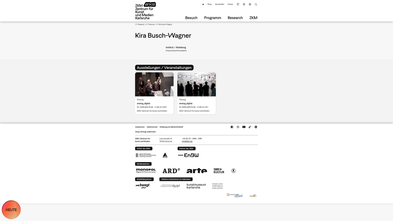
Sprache (250, 4)
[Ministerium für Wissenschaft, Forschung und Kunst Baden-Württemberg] (146, 155)
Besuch (191, 17)
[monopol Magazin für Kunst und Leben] (146, 170)
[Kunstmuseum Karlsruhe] (196, 186)
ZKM (253, 17)
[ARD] (171, 170)
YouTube (244, 127)
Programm (212, 17)
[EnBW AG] (188, 155)
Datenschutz (152, 127)
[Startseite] (148, 11)
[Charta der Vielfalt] (235, 195)
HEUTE (11, 209)
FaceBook (232, 127)
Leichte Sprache (238, 4)
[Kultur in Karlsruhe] (233, 170)
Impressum (140, 127)
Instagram (238, 127)
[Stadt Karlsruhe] (165, 155)
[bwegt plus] (143, 186)
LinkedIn (256, 127)
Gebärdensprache (244, 4)
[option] (154, 93)
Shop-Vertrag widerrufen (145, 132)
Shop (210, 4)
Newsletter (219, 4)
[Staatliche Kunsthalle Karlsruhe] (217, 186)
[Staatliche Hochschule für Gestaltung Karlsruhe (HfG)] (170, 186)
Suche (256, 4)
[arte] (197, 170)
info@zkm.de (187, 141)
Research (235, 17)
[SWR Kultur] (219, 170)
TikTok (250, 127)
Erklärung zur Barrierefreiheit (171, 127)
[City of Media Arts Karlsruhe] (253, 195)
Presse (230, 4)
